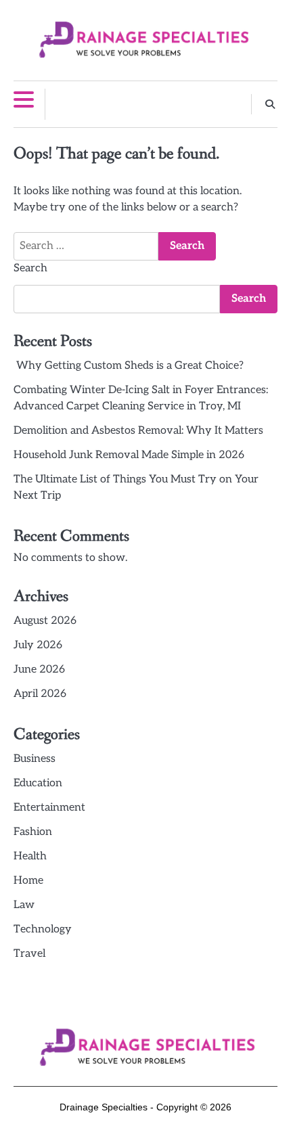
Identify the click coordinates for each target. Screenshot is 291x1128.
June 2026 (39, 669)
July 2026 (38, 645)
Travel (29, 953)
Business (34, 758)
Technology (43, 929)
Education (38, 783)
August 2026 (45, 620)
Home (28, 880)
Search (30, 268)
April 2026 (40, 693)
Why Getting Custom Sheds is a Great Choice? (129, 365)
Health (30, 856)
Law (24, 905)
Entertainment (49, 807)
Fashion (33, 832)
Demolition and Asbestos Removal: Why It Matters (138, 430)
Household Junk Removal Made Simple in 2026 (129, 455)
